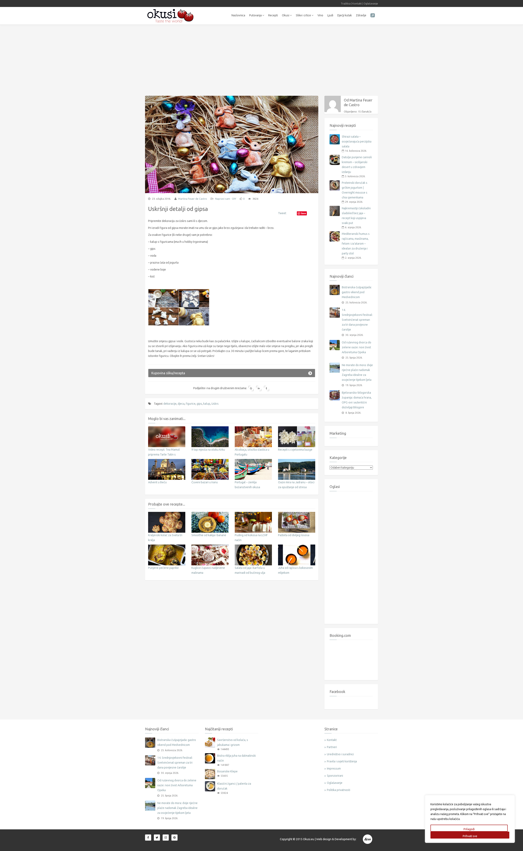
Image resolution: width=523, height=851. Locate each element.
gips (199, 403)
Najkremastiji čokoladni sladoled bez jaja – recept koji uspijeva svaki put (356, 216)
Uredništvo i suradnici (340, 754)
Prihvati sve (470, 836)
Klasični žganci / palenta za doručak (234, 786)
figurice (191, 403)
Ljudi (330, 15)
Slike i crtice (304, 15)
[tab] (231, 373)
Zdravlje (361, 15)
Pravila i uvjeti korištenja (342, 761)
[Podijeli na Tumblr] (266, 388)
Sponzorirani (335, 775)
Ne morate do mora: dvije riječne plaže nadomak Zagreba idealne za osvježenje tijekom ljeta (357, 372)
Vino (320, 15)
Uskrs (215, 403)
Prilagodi (469, 829)
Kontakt (357, 3)
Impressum (334, 768)
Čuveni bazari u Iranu (204, 482)
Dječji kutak (344, 15)
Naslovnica (238, 15)
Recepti (273, 15)
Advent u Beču (157, 482)
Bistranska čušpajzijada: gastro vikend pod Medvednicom (357, 292)
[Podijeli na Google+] (251, 388)
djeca (181, 403)
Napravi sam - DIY (225, 198)
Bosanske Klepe (227, 771)
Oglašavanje (371, 3)
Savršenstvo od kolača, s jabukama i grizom (232, 742)
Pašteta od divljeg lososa (293, 535)
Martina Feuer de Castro (192, 198)
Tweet (282, 213)
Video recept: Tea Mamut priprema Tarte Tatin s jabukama (164, 454)
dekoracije (170, 403)
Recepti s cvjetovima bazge (295, 449)
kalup (206, 403)
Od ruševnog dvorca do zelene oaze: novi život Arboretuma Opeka (356, 347)
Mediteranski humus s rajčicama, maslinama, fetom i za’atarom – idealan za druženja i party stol (356, 243)
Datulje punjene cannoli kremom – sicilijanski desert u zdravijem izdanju (357, 165)
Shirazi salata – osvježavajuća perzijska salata (356, 141)
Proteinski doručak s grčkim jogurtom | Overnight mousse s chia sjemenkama (354, 190)
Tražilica (346, 3)
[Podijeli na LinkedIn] (258, 388)
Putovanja (255, 15)
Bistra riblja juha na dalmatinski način (236, 758)
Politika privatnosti (338, 790)
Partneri (332, 747)
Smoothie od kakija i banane (208, 535)
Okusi (286, 15)
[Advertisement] (261, 58)
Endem (368, 839)
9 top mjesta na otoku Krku (208, 449)
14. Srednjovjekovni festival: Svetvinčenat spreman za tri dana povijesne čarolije (357, 319)
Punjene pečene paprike (163, 567)
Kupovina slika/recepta (168, 373)
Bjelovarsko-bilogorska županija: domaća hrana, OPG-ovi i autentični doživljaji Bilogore (357, 400)
